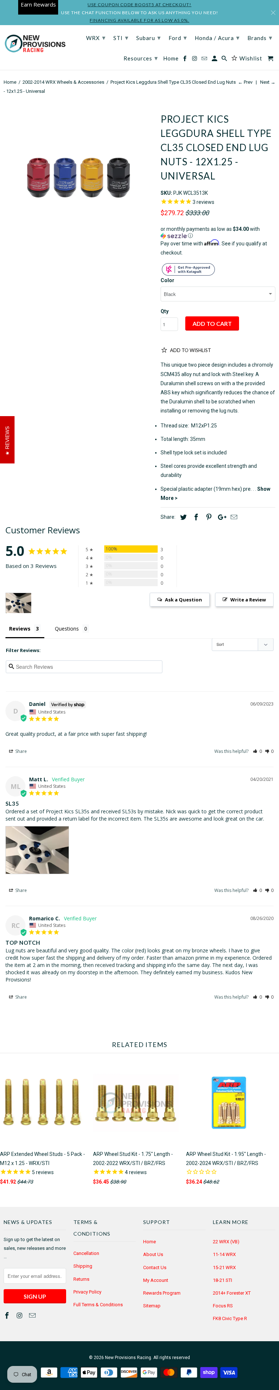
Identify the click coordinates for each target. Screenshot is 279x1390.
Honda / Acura (217, 37)
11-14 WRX (224, 1254)
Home (149, 1241)
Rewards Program (162, 1293)
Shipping (82, 1266)
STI (121, 37)
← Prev (245, 82)
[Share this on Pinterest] (208, 517)
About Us (153, 1254)
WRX (96, 37)
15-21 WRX (224, 1267)
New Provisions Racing (128, 1357)
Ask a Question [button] (183, 599)
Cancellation (86, 1253)
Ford (178, 37)
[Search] (225, 59)
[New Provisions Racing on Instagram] (20, 1315)
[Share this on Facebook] (195, 517)
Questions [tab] (67, 628)
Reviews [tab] (20, 628)
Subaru (148, 37)
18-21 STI (222, 1280)
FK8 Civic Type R (230, 1318)
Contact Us (154, 1267)
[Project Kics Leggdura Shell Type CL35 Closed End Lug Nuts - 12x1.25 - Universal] (78, 180)
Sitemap (152, 1305)
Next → (267, 82)
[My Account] (215, 59)
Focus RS (223, 1305)
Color (167, 280)
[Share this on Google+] (220, 517)
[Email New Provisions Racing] (33, 1315)
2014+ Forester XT (232, 1293)
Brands (259, 37)
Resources (141, 58)
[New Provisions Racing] (35, 44)
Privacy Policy (87, 1292)
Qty (165, 311)
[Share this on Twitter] (182, 517)
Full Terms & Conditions (98, 1304)
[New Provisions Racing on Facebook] (8, 1315)
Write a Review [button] (248, 599)
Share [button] (20, 751)
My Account (155, 1280)
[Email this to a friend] (233, 517)
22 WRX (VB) (226, 1241)
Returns (81, 1279)
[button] (218, 232)
